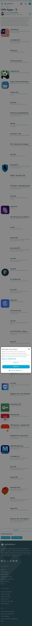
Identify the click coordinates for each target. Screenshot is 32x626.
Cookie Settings (5, 616)
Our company (4, 572)
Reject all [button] (16, 362)
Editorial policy (4, 574)
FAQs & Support (5, 603)
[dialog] (16, 360)
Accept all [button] (16, 366)
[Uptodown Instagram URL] (11, 561)
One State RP (5, 0)
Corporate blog (5, 581)
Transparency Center (6, 576)
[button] (16, 359)
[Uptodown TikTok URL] (5, 561)
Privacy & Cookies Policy (7, 614)
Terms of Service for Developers (9, 618)
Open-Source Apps (5, 537)
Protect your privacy (16, 537)
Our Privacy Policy (22, 356)
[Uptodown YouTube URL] (2, 561)
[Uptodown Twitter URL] (8, 561)
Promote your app (5, 596)
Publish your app (5, 594)
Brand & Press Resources (7, 579)
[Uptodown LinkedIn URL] (13, 561)
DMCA (2, 621)
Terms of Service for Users (7, 611)
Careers (3, 583)
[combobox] (29, 349)
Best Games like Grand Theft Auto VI (21, 0)
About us (3, 569)
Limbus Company (11, 0)
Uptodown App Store (6, 592)
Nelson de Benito (14, 12)
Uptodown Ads (5, 599)
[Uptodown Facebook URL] (16, 561)
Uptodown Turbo (7, 601)
